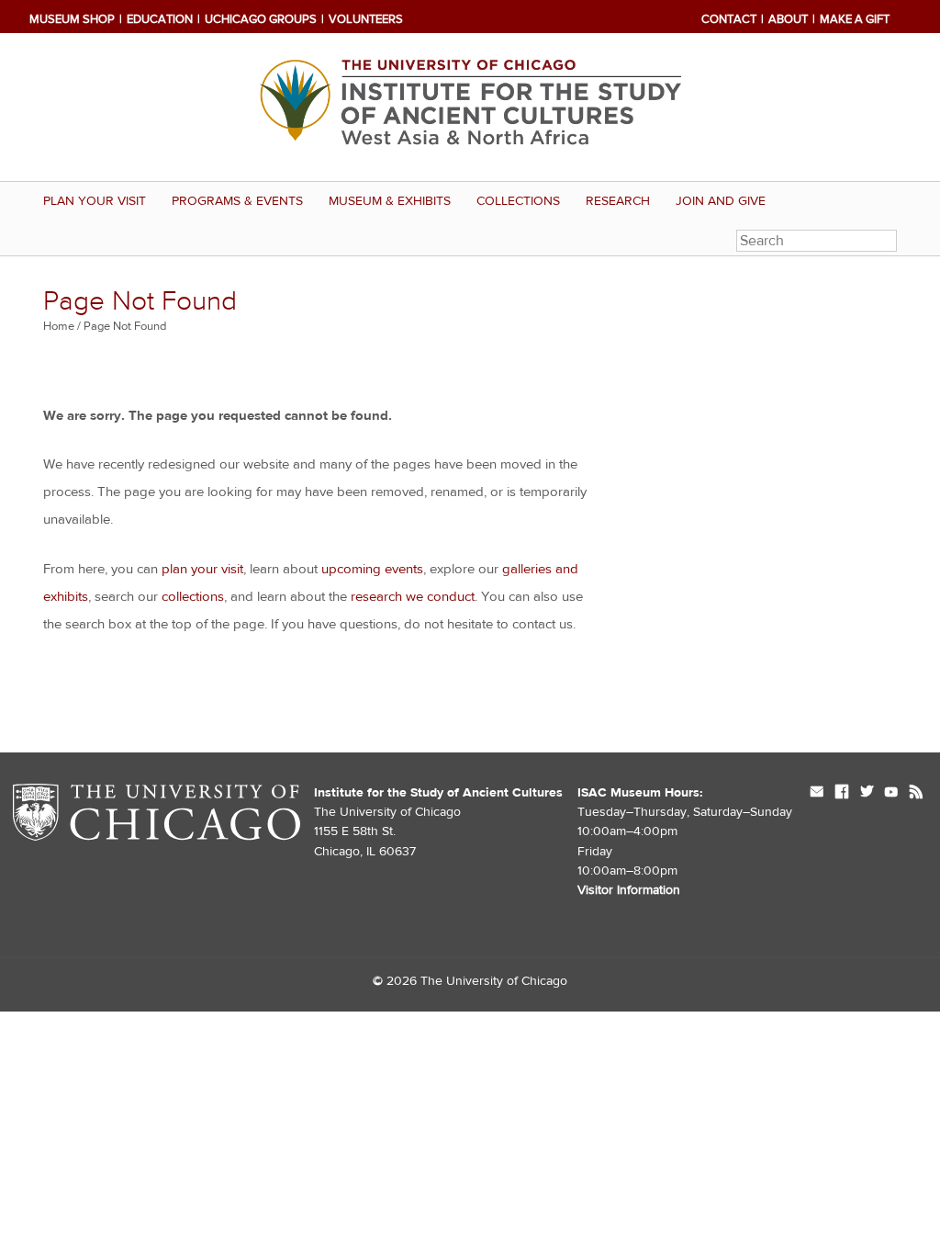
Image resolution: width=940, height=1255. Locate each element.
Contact (728, 19)
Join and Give (721, 201)
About (788, 19)
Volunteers (366, 19)
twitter (866, 793)
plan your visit (202, 569)
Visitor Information (628, 890)
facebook (841, 793)
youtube (891, 793)
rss (916, 793)
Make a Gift (855, 19)
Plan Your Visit (94, 201)
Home (58, 326)
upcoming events (372, 569)
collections (193, 596)
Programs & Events (237, 201)
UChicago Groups (261, 19)
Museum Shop (72, 19)
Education (160, 19)
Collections (518, 201)
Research (618, 201)
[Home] (470, 107)
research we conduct (413, 596)
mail (817, 793)
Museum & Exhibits (390, 201)
